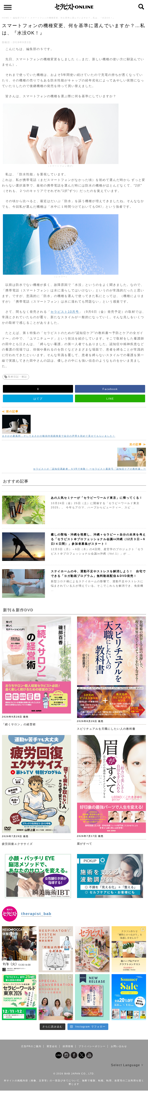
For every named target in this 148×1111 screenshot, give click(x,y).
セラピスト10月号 (64, 311)
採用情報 (68, 1046)
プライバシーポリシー (92, 1046)
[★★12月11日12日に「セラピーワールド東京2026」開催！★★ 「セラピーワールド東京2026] (19, 997)
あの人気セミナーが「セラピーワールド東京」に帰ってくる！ (97, 497)
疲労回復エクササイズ (17, 843)
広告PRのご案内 (31, 1046)
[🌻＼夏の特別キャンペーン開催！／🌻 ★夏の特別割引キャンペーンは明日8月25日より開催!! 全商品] (129, 997)
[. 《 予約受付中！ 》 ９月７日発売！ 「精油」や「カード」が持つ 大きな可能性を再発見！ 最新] (92, 949)
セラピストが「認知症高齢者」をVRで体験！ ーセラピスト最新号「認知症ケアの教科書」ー (89, 469)
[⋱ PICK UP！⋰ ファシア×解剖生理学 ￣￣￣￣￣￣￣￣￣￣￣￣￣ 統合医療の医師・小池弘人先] (56, 949)
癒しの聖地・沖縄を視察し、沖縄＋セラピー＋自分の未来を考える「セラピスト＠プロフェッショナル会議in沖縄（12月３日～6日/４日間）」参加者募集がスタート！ (98, 539)
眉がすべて (84, 843)
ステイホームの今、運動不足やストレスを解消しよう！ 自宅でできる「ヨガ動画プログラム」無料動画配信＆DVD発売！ (98, 573)
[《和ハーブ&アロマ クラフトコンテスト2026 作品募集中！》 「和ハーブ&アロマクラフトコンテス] (129, 949)
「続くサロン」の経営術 (19, 724)
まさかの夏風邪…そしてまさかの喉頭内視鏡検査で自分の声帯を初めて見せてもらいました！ (58, 436)
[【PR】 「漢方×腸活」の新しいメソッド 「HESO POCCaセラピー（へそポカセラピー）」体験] (19, 949)
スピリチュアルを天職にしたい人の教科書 (106, 728)
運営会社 (52, 1046)
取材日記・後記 (17, 376)
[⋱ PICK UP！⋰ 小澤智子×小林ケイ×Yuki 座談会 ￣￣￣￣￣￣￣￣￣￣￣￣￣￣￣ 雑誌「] (56, 997)
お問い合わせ (119, 1046)
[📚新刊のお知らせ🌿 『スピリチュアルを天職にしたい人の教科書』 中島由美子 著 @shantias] (92, 997)
